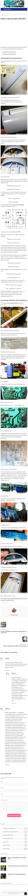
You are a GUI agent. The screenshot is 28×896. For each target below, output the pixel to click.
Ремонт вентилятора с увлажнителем (17, 866)
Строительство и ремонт (8, 838)
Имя (2, 781)
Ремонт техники (6, 848)
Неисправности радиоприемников (17, 874)
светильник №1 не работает (9, 52)
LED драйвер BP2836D (18, 204)
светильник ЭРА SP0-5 (13, 303)
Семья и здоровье (6, 845)
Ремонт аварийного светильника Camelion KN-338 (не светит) (13, 632)
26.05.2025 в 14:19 (15, 674)
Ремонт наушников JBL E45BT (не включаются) (15, 646)
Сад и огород (5, 841)
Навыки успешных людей (8, 835)
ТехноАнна (14, 3)
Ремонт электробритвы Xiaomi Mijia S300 (17, 858)
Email (2, 787)
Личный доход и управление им (9, 828)
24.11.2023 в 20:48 (8, 659)
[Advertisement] (14, 33)
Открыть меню (7, 9)
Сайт (2, 793)
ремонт (6, 602)
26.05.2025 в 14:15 (8, 709)
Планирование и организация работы (10, 831)
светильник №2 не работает (9, 54)
